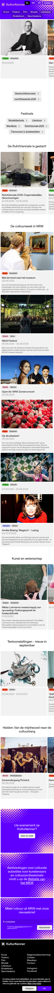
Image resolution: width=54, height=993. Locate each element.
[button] (50, 51)
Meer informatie (34, 983)
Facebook (32, 971)
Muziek (34, 12)
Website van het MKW (33, 881)
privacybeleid (19, 927)
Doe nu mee (27, 836)
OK (44, 988)
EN (33, 3)
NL (27, 3)
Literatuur (46, 12)
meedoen (32, 960)
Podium (16, 12)
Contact (31, 963)
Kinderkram (18, 16)
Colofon (31, 957)
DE (39, 3)
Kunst (6, 12)
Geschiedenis (34, 16)
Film (25, 12)
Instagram (32, 968)
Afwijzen (29, 988)
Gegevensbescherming (38, 954)
